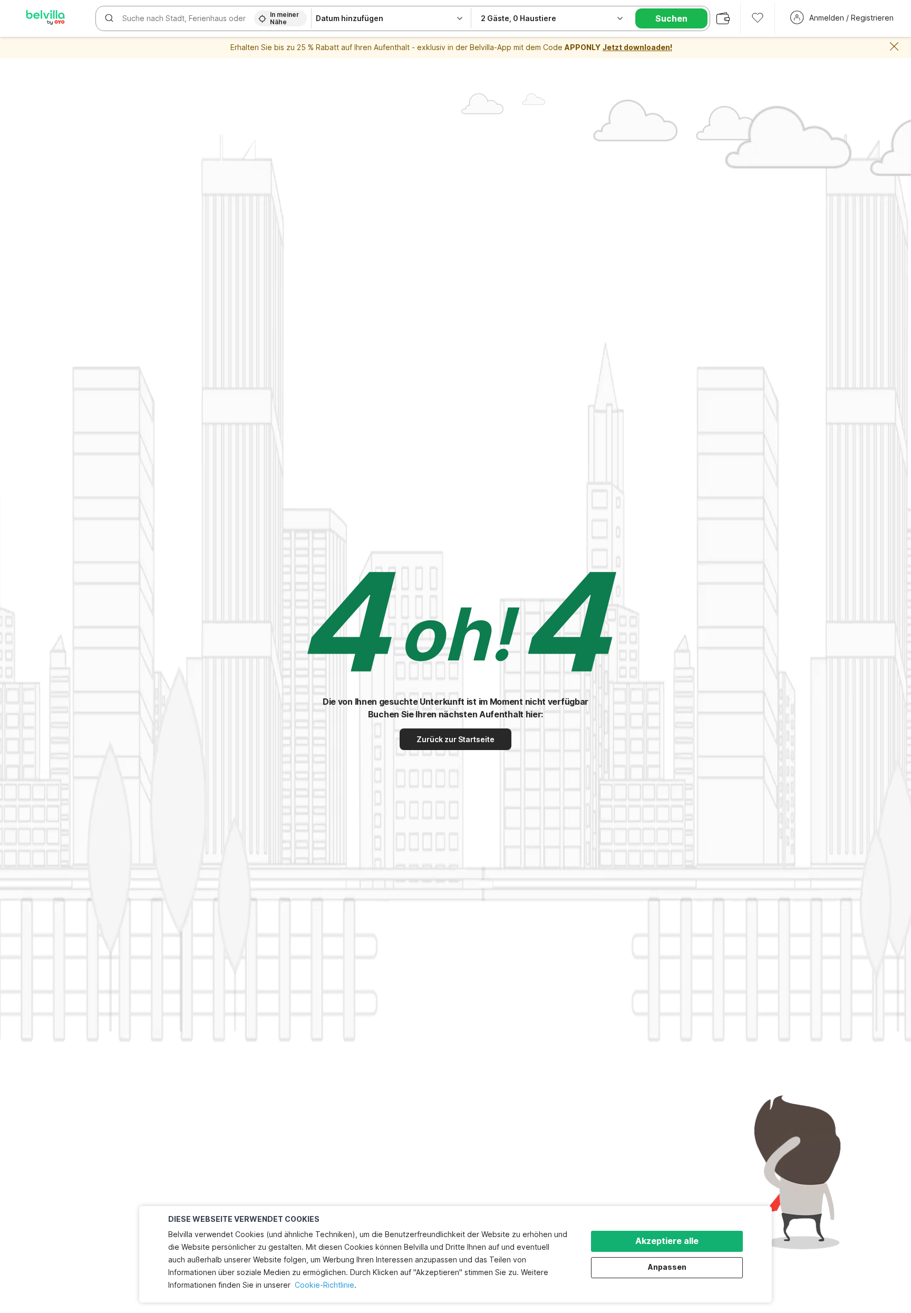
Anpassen (667, 1266)
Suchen (671, 18)
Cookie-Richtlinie (324, 1284)
